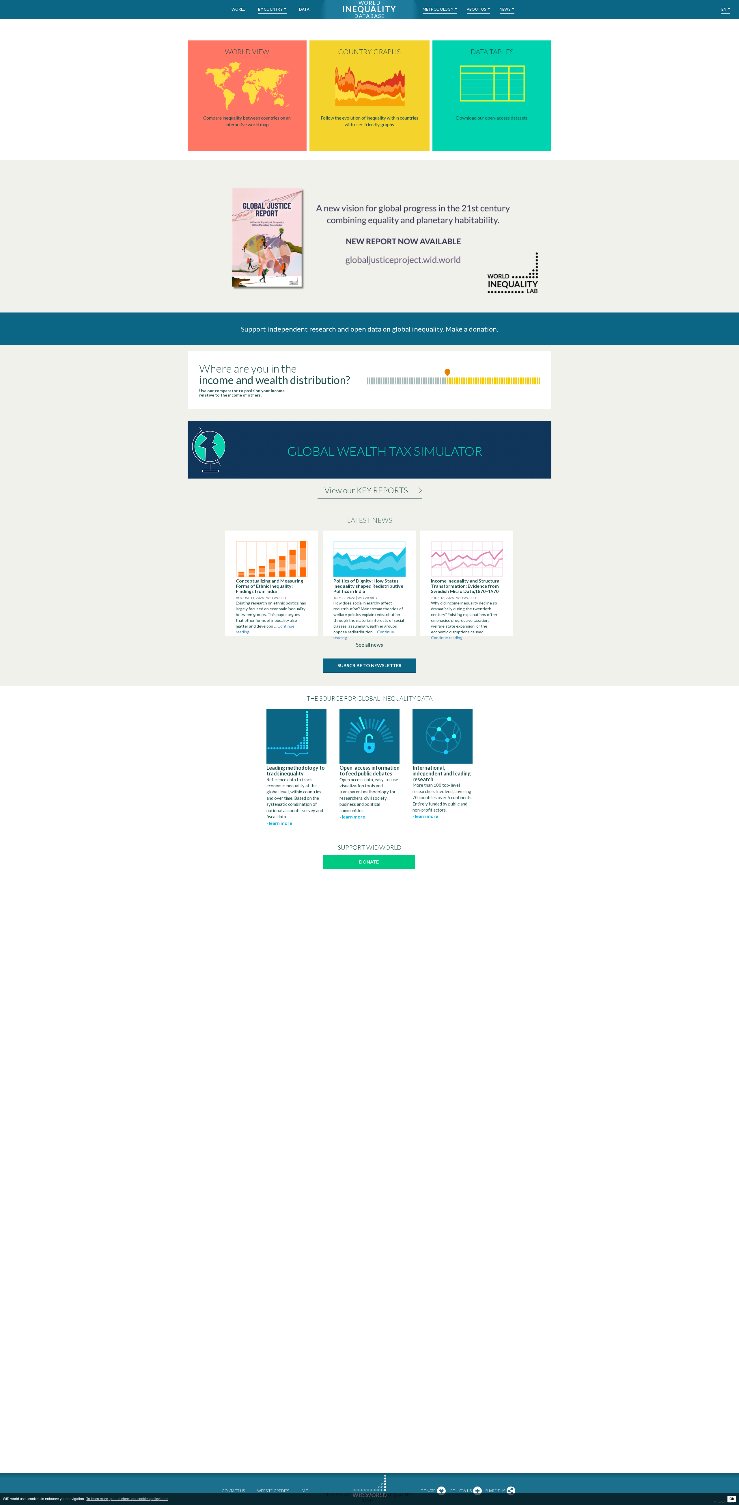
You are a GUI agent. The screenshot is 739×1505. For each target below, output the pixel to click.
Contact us (233, 1491)
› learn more (279, 823)
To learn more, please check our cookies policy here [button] (127, 1499)
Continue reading (446, 637)
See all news (369, 644)
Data (304, 9)
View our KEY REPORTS (366, 490)
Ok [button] (731, 1499)
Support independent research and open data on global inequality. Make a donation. (369, 329)
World (239, 9)
